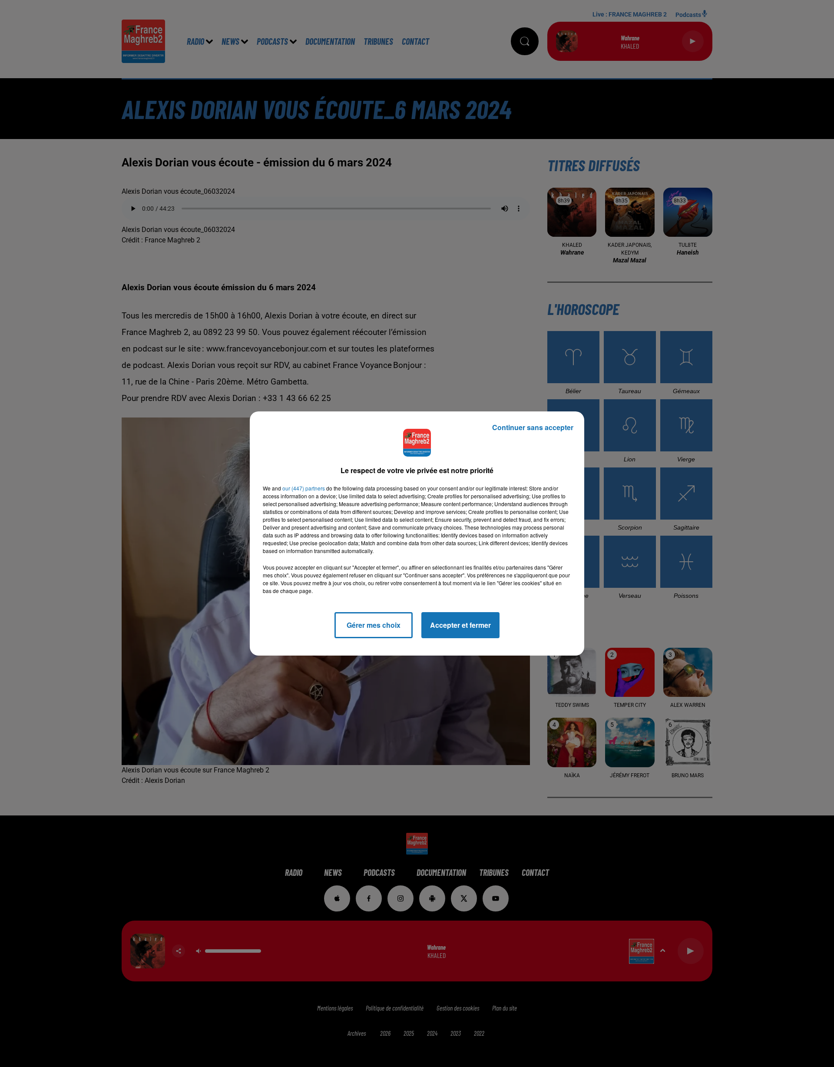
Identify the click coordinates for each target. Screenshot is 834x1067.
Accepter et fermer (460, 625)
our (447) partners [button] (303, 488)
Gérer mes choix (373, 625)
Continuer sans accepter (532, 427)
